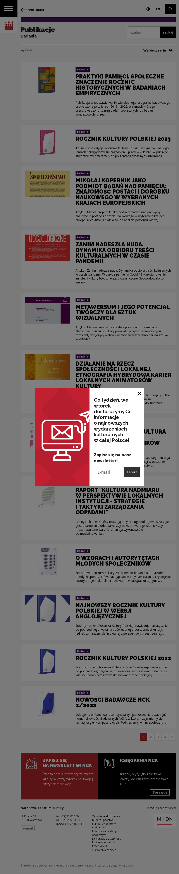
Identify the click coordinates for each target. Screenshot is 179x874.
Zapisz (131, 472)
